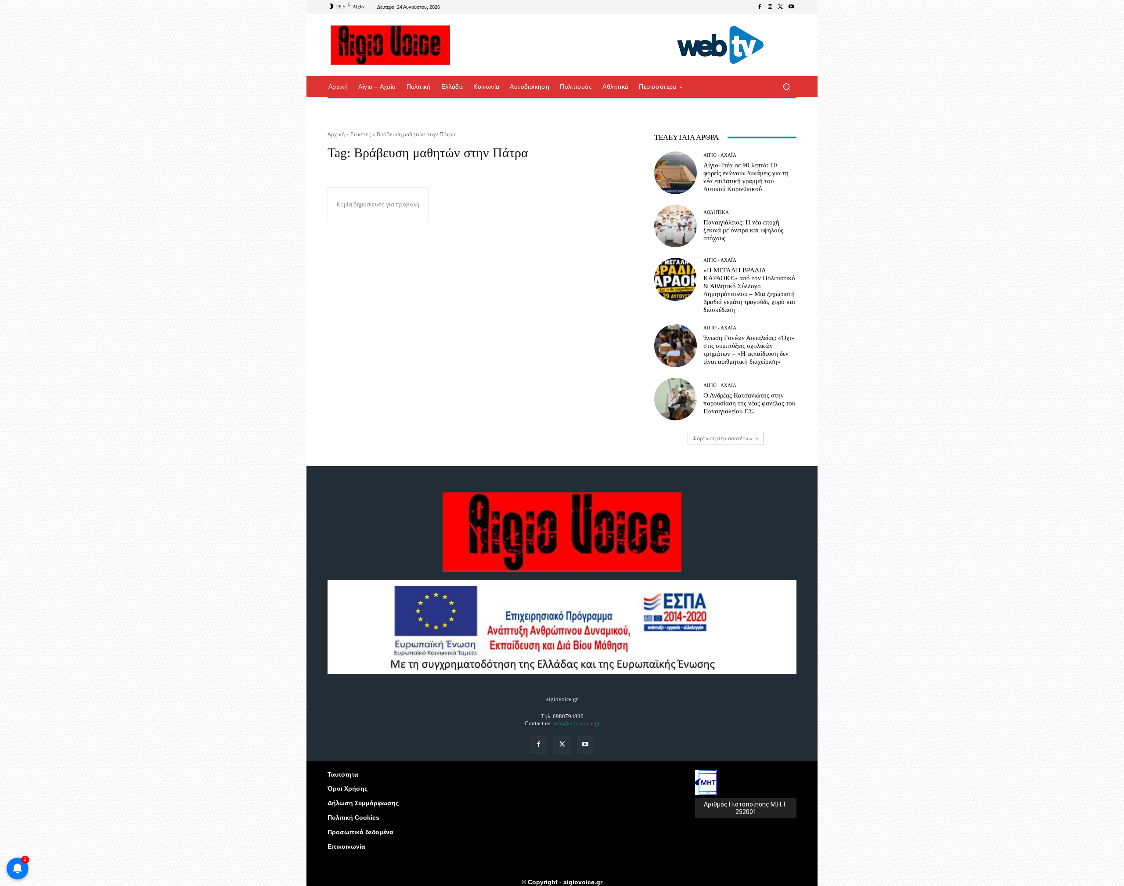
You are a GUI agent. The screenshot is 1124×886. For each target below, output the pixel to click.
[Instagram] (770, 7)
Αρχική (336, 134)
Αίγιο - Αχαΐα (719, 155)
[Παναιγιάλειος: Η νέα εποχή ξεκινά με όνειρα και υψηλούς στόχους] (675, 226)
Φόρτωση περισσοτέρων (722, 438)
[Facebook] (759, 7)
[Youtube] (791, 7)
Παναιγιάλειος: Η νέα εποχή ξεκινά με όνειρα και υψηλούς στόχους (743, 230)
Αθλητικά (716, 212)
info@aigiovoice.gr (576, 723)
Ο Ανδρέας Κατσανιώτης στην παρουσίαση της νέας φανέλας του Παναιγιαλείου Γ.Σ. (749, 403)
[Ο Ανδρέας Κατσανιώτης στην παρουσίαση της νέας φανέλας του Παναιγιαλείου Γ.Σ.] (675, 399)
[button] (786, 86)
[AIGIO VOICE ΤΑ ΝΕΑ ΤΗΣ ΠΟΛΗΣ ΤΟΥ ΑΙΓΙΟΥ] (391, 45)
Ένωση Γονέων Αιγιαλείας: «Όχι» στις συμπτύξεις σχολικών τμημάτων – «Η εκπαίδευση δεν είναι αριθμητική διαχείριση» (749, 349)
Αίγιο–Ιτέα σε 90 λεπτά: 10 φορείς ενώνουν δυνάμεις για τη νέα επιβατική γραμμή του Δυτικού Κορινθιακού (746, 177)
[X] (780, 7)
